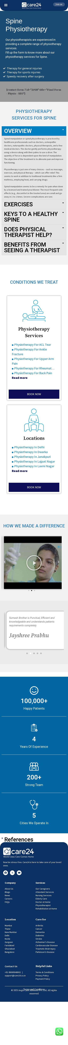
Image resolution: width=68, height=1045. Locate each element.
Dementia (40, 932)
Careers (8, 898)
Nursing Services (44, 895)
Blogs (7, 892)
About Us (9, 888)
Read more (20, 378)
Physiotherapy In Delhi (29, 447)
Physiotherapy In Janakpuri (32, 457)
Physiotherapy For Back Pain (33, 373)
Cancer (39, 928)
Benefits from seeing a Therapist (32, 247)
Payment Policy (43, 978)
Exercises (18, 204)
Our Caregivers (43, 888)
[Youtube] (19, 872)
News (7, 895)
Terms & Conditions (45, 972)
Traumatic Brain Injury (46, 948)
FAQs (7, 902)
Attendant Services (45, 892)
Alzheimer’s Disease (45, 942)
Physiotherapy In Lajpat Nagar (34, 461)
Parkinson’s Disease (45, 952)
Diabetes (40, 935)
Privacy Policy (42, 975)
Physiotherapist (43, 905)
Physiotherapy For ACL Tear (33, 344)
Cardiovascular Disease (47, 945)
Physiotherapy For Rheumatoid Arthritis (40, 368)
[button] (5, 5)
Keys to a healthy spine (31, 217)
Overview (18, 131)
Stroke (39, 938)
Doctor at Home (43, 902)
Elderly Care (41, 898)
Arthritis (39, 925)
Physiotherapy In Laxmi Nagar (34, 466)
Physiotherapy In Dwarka (31, 452)
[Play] (34, 562)
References (18, 839)
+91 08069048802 (13, 972)
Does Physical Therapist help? (28, 232)
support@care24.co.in (15, 975)
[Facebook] (5, 872)
